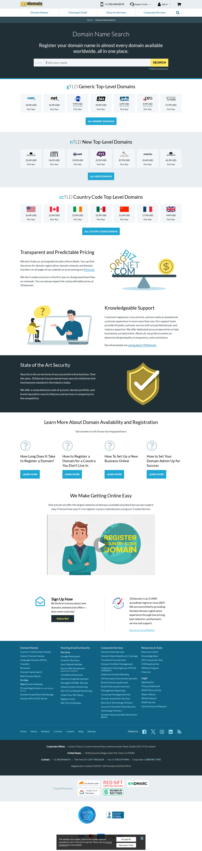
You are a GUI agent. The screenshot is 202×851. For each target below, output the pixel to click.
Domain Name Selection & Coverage (119, 656)
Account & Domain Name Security (118, 706)
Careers (70, 731)
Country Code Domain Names (35, 651)
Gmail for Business (70, 660)
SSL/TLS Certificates (71, 702)
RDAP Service (148, 702)
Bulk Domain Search (159, 69)
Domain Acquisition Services (115, 698)
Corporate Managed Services (115, 694)
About (34, 731)
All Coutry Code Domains (101, 231)
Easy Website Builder (71, 664)
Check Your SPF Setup (72, 694)
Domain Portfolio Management (117, 663)
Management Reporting (113, 690)
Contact (58, 731)
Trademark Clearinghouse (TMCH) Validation (118, 669)
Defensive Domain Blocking (115, 674)
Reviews (45, 731)
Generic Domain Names (32, 656)
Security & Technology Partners (117, 702)
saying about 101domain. (142, 345)
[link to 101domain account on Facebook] (144, 733)
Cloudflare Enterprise (72, 674)
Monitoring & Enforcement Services (119, 678)
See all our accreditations (142, 630)
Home (23, 731)
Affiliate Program (150, 667)
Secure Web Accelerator (73, 668)
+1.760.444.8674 (62, 759)
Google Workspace (70, 656)
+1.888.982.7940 (152, 759)
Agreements (147, 682)
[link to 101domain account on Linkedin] (170, 733)
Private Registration (30, 688)
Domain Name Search (31, 671)
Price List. (89, 269)
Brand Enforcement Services (115, 686)
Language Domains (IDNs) (33, 659)
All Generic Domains (101, 121)
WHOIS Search (149, 698)
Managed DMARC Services (74, 682)
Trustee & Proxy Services (113, 659)
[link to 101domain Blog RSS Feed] (179, 733)
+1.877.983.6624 (95, 759)
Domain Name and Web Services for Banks (119, 715)
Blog (81, 731)
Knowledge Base (149, 656)
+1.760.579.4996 (120, 759)
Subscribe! (63, 618)
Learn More (30, 474)
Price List (146, 671)
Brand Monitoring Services (114, 682)
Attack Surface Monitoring (74, 686)
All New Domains (101, 176)
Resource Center (149, 651)
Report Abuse (148, 694)
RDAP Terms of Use (151, 690)
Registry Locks (68, 698)
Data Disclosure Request (154, 706)
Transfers (25, 663)
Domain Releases (31, 684)
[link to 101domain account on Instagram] (162, 733)
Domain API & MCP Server (33, 698)
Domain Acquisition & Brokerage (37, 694)
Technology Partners (111, 710)
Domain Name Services (112, 651)
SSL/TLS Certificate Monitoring (76, 690)
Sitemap (91, 731)
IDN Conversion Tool (152, 659)
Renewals (25, 667)
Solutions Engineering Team (75, 678)
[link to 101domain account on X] (153, 733)
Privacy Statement (150, 686)
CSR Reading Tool (150, 663)
